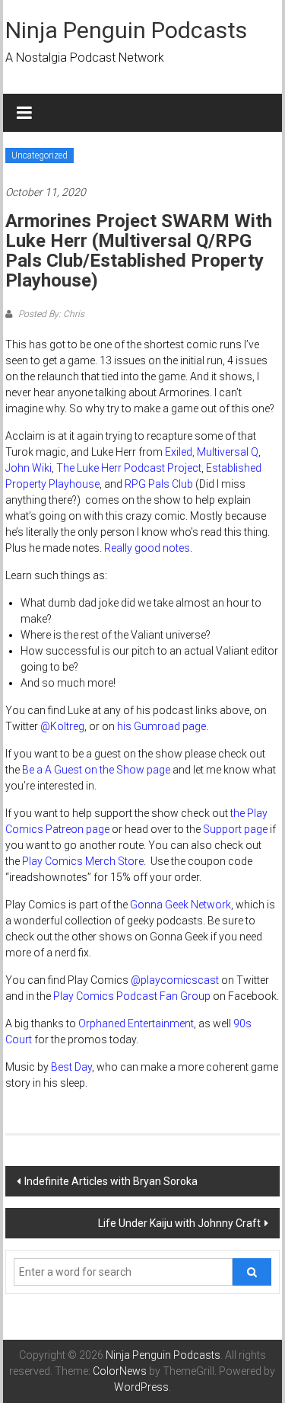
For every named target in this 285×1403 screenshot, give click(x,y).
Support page (235, 829)
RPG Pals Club (159, 484)
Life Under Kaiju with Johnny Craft (179, 1223)
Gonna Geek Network (180, 904)
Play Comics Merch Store (83, 861)
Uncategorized (39, 155)
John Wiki (28, 468)
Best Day (71, 1067)
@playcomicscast (175, 980)
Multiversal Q (227, 452)
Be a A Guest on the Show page (96, 770)
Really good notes (147, 548)
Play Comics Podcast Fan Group (132, 996)
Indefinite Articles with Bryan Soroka (111, 1181)
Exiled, (180, 452)
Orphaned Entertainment (136, 1023)
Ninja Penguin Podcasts (126, 30)
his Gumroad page (161, 726)
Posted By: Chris (50, 314)
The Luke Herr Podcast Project (128, 468)
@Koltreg (62, 726)
